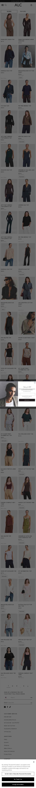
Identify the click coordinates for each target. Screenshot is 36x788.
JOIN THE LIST (27, 400)
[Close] (34, 762)
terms (25, 397)
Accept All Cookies (18, 784)
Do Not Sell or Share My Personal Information (18, 774)
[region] (18, 773)
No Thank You (18, 779)
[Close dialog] (35, 382)
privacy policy (27, 397)
